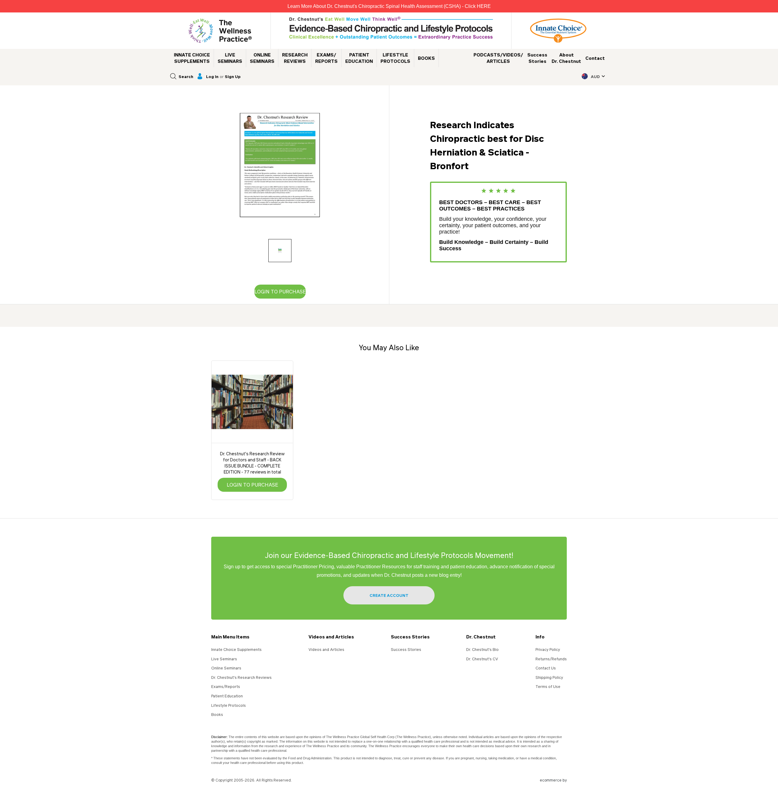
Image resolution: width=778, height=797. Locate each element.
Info (540, 636)
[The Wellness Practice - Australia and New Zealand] (220, 31)
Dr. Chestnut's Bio (482, 649)
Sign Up (233, 76)
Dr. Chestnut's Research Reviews (241, 677)
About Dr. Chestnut (566, 57)
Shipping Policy (549, 677)
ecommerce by (553, 780)
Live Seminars (224, 658)
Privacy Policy (547, 649)
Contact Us (545, 667)
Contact (595, 58)
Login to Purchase (280, 291)
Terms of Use (547, 686)
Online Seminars (226, 667)
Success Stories (410, 636)
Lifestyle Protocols (228, 705)
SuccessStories (537, 57)
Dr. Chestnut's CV (482, 658)
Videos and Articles (331, 636)
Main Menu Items (230, 636)
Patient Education (227, 695)
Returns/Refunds (551, 658)
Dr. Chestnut (481, 636)
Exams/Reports (225, 686)
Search (186, 76)
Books (217, 714)
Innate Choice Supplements (236, 649)
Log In (212, 76)
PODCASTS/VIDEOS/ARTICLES (498, 57)
